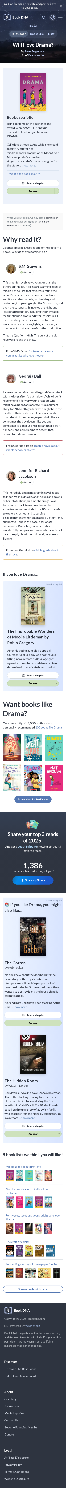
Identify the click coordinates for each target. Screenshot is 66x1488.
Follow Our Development (20, 1376)
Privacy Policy (13, 1464)
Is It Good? (19, 33)
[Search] (44, 17)
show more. (28, 165)
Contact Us (11, 1420)
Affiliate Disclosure (16, 1457)
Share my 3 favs (35, 880)
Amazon (33, 190)
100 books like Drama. (48, 727)
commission (52, 217)
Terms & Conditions (16, 1471)
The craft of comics (17, 1242)
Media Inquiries (14, 1413)
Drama (33, 26)
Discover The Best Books (20, 1369)
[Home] (16, 17)
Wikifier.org (32, 1325)
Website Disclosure (16, 1478)
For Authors (12, 1406)
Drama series (36, 55)
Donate (9, 1434)
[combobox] (44, 17)
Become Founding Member (21, 1427)
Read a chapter (35, 183)
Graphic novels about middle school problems (27, 1191)
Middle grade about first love (23, 1166)
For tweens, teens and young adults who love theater (33, 1217)
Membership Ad (54, 584)
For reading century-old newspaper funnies (32, 1264)
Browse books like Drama (33, 799)
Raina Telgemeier (35, 51)
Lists (51, 33)
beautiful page (27, 846)
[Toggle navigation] (60, 17)
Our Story (10, 1399)
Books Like (37, 33)
